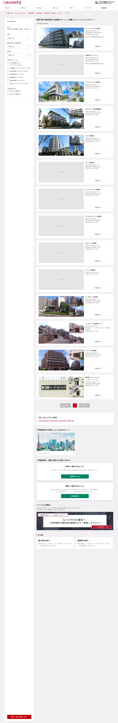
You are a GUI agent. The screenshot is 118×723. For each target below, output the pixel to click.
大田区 (40, 420)
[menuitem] (11, 7)
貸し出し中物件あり (15, 94)
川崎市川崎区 (62, 420)
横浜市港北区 (54, 420)
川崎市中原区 (70, 420)
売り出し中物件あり (15, 91)
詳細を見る (98, 46)
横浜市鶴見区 (46, 420)
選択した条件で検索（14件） (19, 717)
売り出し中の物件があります (94, 37)
